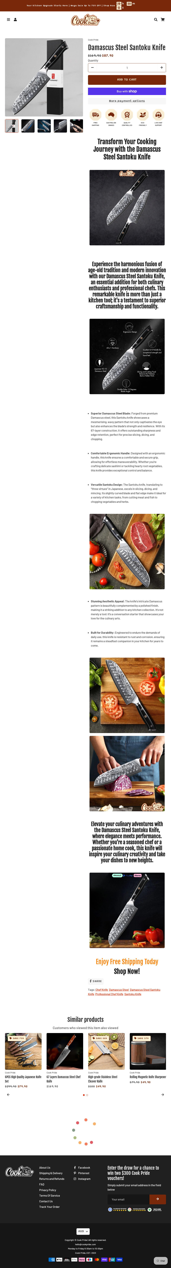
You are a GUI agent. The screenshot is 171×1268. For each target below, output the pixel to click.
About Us (44, 1167)
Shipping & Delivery (50, 1173)
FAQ (41, 1184)
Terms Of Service (49, 1195)
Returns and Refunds (51, 1178)
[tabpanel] (23, 1061)
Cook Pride (82, 1240)
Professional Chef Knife (109, 994)
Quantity (93, 60)
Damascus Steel (119, 989)
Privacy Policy (47, 1190)
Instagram (84, 1178)
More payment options (127, 101)
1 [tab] (84, 1095)
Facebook (84, 1167)
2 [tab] (87, 1095)
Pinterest (83, 1173)
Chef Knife (102, 989)
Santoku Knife (132, 994)
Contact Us (46, 1201)
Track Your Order (49, 1206)
